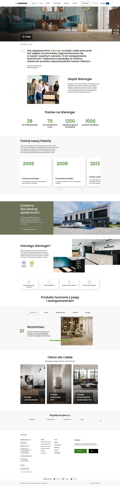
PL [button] (97, 3)
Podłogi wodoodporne (46, 441)
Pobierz (48, 3)
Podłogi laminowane (45, 446)
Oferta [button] (33, 3)
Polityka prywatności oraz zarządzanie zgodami (30, 483)
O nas (30, 44)
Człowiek (75, 312)
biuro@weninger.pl (28, 471)
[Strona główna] (21, 3)
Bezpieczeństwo (60, 312)
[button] (95, 3)
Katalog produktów (45, 448)
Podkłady (43, 450)
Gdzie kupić (85, 3)
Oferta (42, 439)
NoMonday (97, 483)
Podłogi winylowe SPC (46, 444)
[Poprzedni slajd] (58, 189)
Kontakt (75, 3)
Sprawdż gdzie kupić (29, 229)
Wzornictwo (33, 312)
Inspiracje (66, 3)
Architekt (79, 451)
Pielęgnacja (43, 452)
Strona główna (23, 44)
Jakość (46, 312)
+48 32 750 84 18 (25, 469)
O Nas (40, 3)
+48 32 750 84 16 (25, 468)
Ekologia (87, 312)
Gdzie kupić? (57, 452)
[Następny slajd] (61, 189)
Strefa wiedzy (57, 3)
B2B (92, 451)
